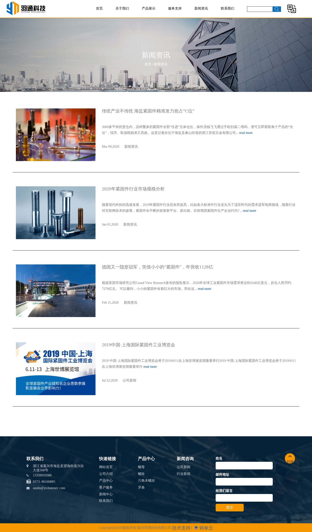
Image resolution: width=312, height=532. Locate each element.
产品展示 (148, 8)
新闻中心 (106, 494)
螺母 (141, 467)
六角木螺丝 (146, 480)
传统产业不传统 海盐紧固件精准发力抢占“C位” (148, 111)
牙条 (141, 487)
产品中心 (106, 480)
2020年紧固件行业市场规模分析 (133, 188)
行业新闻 (183, 474)
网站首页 (106, 467)
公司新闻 (183, 467)
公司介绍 (106, 474)
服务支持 (175, 8)
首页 (99, 8)
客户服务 (106, 487)
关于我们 (122, 8)
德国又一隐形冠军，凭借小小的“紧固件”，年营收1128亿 (157, 267)
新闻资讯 (201, 8)
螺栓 (141, 474)
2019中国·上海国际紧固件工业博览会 (138, 344)
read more (246, 133)
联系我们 (227, 8)
